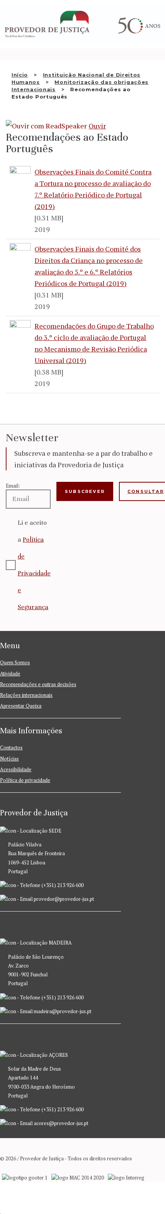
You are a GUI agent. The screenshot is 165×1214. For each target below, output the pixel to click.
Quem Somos (15, 662)
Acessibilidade (15, 769)
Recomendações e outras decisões (38, 684)
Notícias (9, 758)
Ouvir (97, 125)
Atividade (10, 673)
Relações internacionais (26, 695)
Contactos (11, 747)
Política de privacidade (25, 780)
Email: (13, 485)
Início (20, 75)
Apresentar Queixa (20, 705)
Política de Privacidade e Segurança (34, 573)
